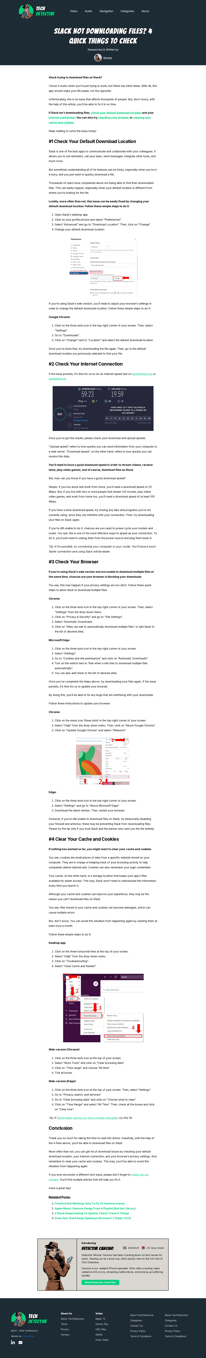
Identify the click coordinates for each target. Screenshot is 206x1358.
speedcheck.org (142, 374)
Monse (107, 57)
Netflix (99, 1334)
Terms (64, 1324)
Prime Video (102, 1339)
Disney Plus (101, 1324)
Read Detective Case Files (100, 1282)
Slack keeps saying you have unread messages (87, 1117)
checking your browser (113, 117)
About (145, 11)
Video (73, 11)
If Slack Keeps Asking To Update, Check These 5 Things (92, 1213)
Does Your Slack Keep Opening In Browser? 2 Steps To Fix (93, 1218)
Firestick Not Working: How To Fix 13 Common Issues (90, 1203)
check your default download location (116, 112)
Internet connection (62, 117)
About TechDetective (72, 1318)
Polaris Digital (28, 1336)
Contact (65, 1334)
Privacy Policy (138, 1330)
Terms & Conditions (140, 1336)
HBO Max (100, 1329)
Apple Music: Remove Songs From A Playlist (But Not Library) (95, 1208)
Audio (88, 11)
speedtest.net (57, 378)
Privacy (65, 1329)
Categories (127, 11)
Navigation (106, 11)
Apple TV (100, 1318)
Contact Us (136, 1325)
